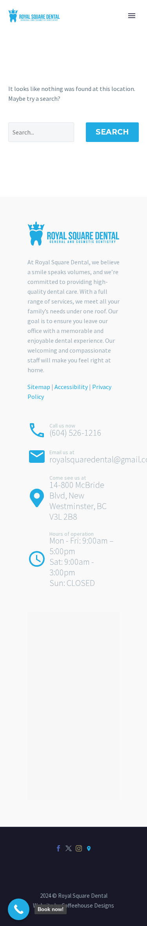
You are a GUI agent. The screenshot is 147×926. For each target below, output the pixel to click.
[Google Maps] (89, 848)
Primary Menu (132, 16)
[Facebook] (58, 848)
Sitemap (38, 387)
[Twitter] (68, 848)
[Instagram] (79, 848)
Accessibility (71, 387)
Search (112, 131)
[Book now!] (18, 909)
